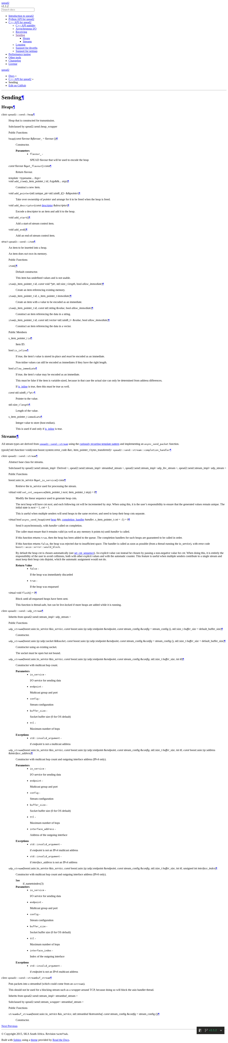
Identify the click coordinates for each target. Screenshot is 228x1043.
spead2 (5, 2)
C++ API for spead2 (20, 22)
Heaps (26, 38)
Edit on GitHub (17, 85)
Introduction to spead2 (21, 15)
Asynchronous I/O (26, 28)
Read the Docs (61, 1039)
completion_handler (73, 519)
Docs (11, 75)
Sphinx (17, 1039)
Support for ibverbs (26, 47)
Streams (27, 41)
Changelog (15, 60)
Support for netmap (26, 51)
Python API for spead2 (21, 19)
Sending (20, 35)
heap (53, 519)
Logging (20, 44)
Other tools (15, 57)
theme (34, 1039)
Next (4, 1026)
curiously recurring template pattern (99, 443)
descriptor (47, 205)
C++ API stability (25, 25)
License (13, 63)
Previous (12, 1026)
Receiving (21, 31)
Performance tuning (20, 54)
